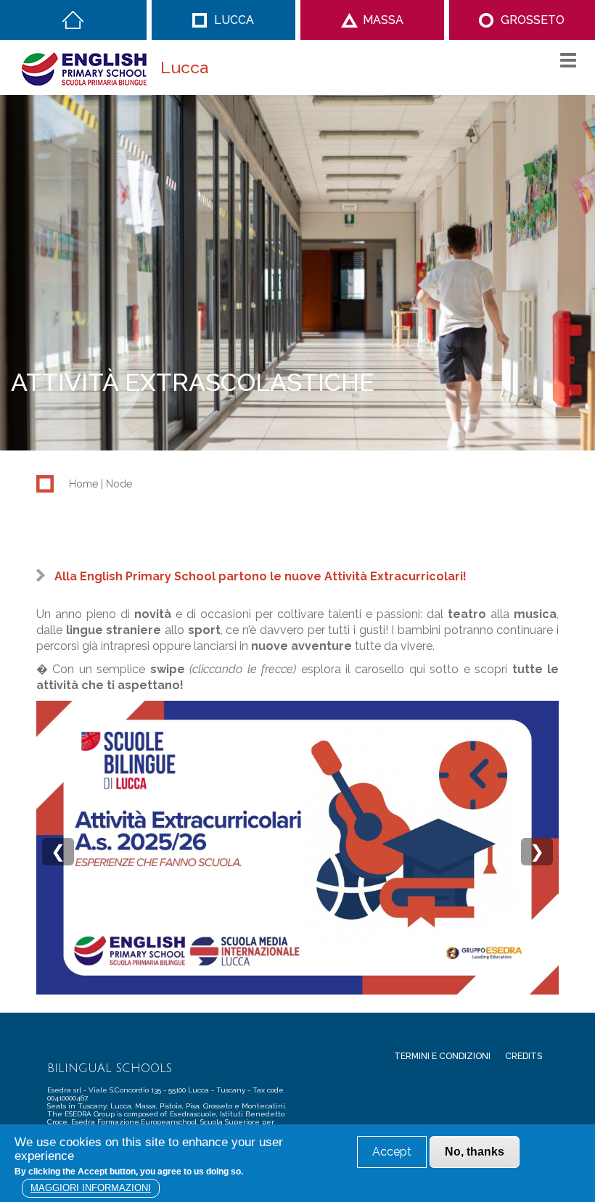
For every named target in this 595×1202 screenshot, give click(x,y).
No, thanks (474, 1151)
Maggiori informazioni (90, 1187)
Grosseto (533, 20)
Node (119, 484)
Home (72, 20)
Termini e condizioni (442, 1056)
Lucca (234, 20)
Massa (383, 20)
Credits (523, 1056)
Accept (391, 1151)
